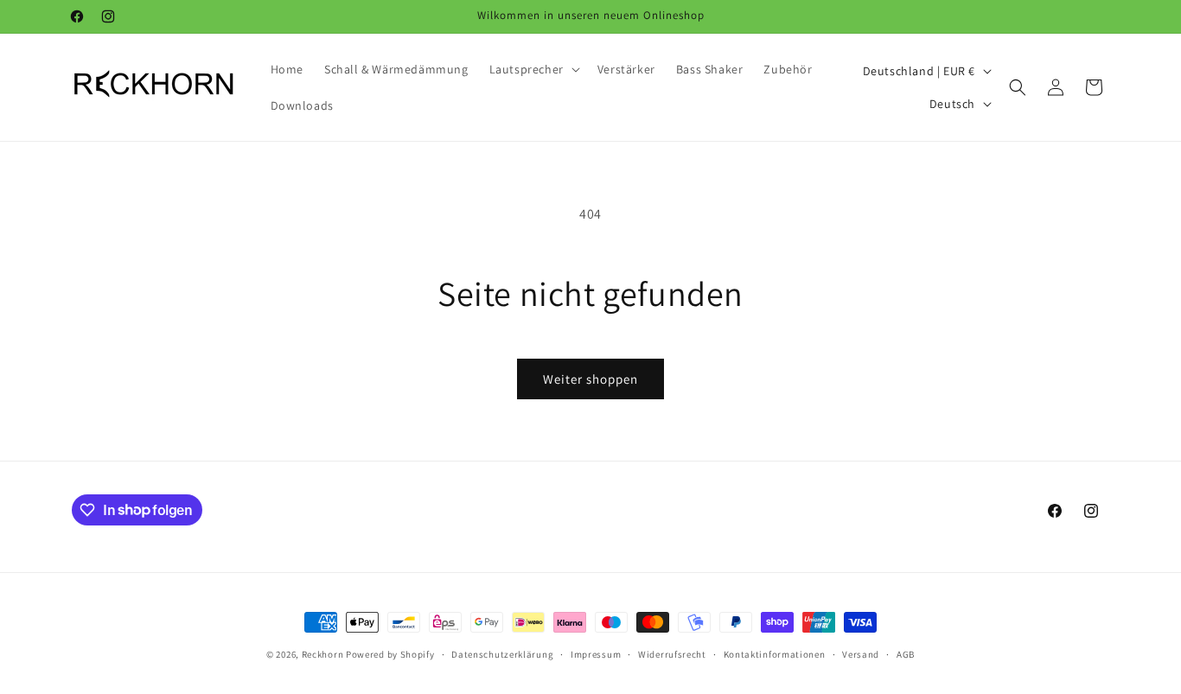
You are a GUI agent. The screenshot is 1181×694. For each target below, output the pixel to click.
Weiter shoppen (590, 379)
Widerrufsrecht (672, 653)
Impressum (596, 653)
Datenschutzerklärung (502, 653)
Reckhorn (323, 654)
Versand (860, 653)
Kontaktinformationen (775, 653)
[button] (533, 69)
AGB (906, 653)
